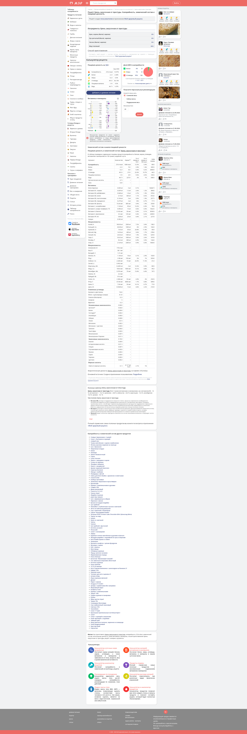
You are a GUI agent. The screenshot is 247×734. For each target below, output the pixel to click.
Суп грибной (95, 505)
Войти (176, 3)
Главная (90, 9)
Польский (94, 530)
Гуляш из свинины (97, 462)
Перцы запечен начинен (99, 553)
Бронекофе (94, 483)
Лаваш (93, 534)
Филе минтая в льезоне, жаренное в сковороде (107, 622)
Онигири (94, 453)
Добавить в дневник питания (103, 93)
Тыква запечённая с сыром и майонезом (105, 443)
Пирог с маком (96, 582)
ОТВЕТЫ (99, 722)
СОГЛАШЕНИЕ (129, 724)
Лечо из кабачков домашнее (101, 508)
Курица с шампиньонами (99, 591)
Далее (139, 114)
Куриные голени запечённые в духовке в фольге (107, 535)
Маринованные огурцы (99, 555)
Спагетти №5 (95, 478)
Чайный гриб (95, 620)
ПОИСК (99, 712)
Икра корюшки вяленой (99, 578)
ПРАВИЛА (135, 724)
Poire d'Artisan (95, 557)
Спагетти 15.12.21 (97, 491)
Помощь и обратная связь (75, 219)
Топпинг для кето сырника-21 (101, 574)
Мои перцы (95, 549)
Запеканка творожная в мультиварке (103, 481)
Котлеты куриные (97, 562)
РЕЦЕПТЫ (71, 715)
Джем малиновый (97, 489)
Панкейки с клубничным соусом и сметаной (106, 507)
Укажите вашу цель (130, 93)
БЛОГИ (71, 719)
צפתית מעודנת (95, 576)
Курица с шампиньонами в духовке (103, 485)
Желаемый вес (128, 106)
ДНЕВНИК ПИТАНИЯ (74, 712)
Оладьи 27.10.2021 (97, 584)
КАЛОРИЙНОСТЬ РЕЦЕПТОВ (104, 719)
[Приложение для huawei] (76, 235)
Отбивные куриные (97, 551)
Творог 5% (94, 601)
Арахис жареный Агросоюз (100, 468)
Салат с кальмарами (98, 532)
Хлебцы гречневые (97, 480)
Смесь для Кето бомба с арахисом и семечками (107, 476)
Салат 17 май (95, 611)
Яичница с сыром (97, 545)
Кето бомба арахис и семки (100, 539)
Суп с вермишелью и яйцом (100, 499)
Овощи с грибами (97, 472)
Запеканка (94, 541)
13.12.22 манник (96, 566)
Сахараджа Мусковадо (98, 603)
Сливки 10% (95, 487)
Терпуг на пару (96, 516)
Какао (93, 451)
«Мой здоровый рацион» (98, 426)
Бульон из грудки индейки (100, 503)
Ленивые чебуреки (97, 464)
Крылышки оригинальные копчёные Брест (105, 613)
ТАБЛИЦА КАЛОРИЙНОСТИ (104, 715)
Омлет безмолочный (98, 454)
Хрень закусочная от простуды (143, 9)
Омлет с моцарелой (97, 466)
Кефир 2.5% (95, 570)
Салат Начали (95, 458)
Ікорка (93, 518)
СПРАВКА (127, 715)
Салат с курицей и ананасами (101, 616)
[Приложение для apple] (76, 229)
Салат (93, 615)
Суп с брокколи (96, 447)
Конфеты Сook (96, 589)
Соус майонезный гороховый (101, 605)
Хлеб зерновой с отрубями (100, 618)
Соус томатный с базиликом (100, 510)
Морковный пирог (97, 588)
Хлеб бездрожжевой (98, 624)
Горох (93, 456)
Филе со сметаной (97, 520)
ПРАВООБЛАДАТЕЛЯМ (131, 712)
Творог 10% (95, 593)
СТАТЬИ (71, 722)
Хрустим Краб (95, 626)
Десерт (93, 580)
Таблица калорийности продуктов (103, 9)
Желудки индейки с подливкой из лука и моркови (108, 537)
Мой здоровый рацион (133, 19)
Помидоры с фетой (97, 474)
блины (93, 597)
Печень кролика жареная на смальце (103, 445)
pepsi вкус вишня (97, 497)
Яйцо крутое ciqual (97, 599)
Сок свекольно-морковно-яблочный (103, 561)
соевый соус (95, 441)
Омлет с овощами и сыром (100, 460)
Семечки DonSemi (97, 470)
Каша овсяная (95, 564)
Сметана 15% (95, 607)
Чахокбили (94, 609)
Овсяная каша (95, 572)
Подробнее (137, 374)
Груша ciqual (95, 493)
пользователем (107, 19)
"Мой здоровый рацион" (123, 56)
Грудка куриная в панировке (101, 595)
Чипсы (93, 522)
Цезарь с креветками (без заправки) (103, 586)
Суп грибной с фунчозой (99, 526)
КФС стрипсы (95, 547)
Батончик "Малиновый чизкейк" (102, 559)
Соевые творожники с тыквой (101, 437)
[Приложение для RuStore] (76, 223)
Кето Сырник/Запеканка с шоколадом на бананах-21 (109, 568)
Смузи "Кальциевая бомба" (100, 512)
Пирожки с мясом (97, 501)
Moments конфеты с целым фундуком (104, 543)
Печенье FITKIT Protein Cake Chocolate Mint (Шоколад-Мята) (111, 514)
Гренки (93, 524)
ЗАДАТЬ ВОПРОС (129, 721)
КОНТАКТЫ (138, 721)
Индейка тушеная (97, 495)
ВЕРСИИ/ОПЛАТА (129, 717)
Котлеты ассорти (96, 528)
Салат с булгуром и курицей (100, 439)
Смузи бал (94, 628)
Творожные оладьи (97, 449)
